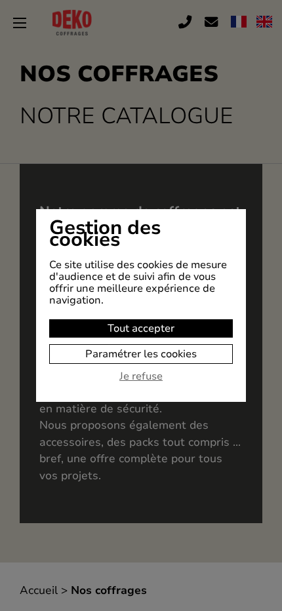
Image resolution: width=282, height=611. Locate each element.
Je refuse (141, 377)
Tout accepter (141, 328)
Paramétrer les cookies (141, 354)
